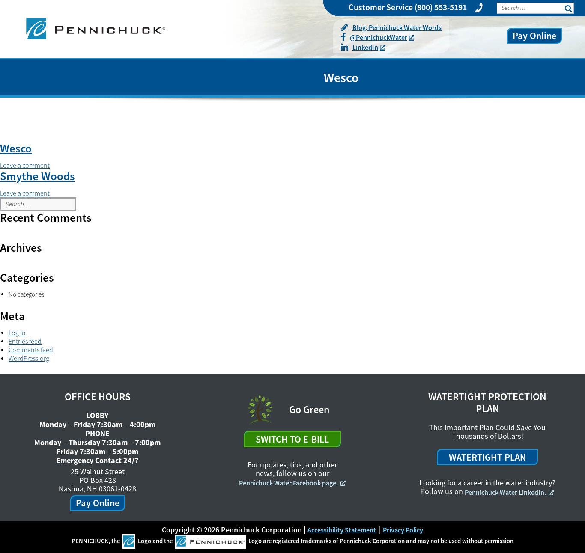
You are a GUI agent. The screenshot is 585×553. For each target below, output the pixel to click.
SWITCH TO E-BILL (292, 439)
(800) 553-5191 (441, 7)
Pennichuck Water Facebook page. (288, 483)
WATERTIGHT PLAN (487, 457)
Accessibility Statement (342, 530)
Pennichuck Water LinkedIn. (505, 492)
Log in (17, 332)
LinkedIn (365, 47)
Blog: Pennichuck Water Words (397, 27)
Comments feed (31, 349)
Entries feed (25, 341)
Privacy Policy (403, 530)
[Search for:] (38, 204)
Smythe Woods (37, 176)
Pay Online (534, 36)
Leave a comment (25, 165)
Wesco (16, 148)
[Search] (574, 204)
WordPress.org (29, 358)
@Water (378, 37)
